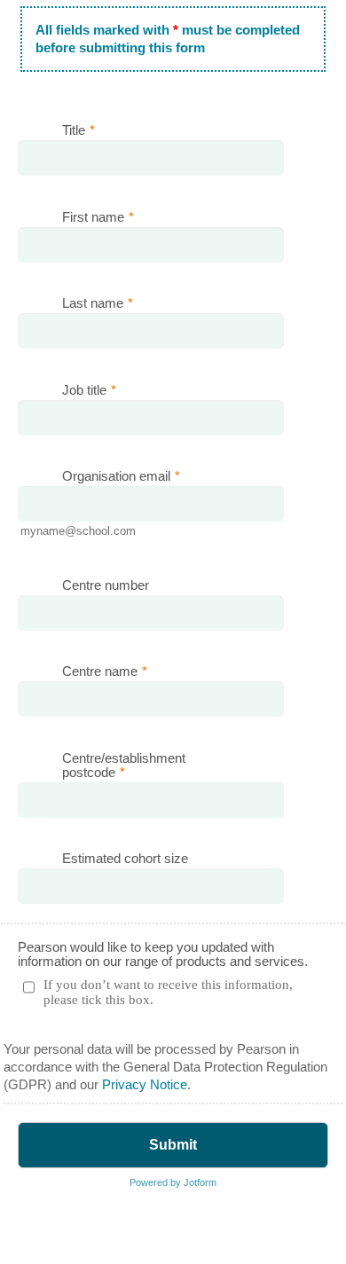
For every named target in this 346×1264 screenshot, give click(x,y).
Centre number (105, 585)
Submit (173, 1144)
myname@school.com (78, 531)
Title (78, 130)
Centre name (104, 671)
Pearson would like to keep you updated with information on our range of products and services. (163, 954)
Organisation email (121, 476)
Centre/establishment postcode (123, 765)
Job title (89, 390)
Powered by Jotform (173, 1182)
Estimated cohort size (125, 859)
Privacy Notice (144, 1085)
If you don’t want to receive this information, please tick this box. (168, 992)
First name (98, 217)
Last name (97, 303)
